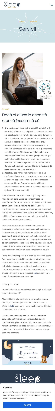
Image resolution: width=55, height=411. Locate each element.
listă (12, 306)
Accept (27, 405)
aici (35, 273)
